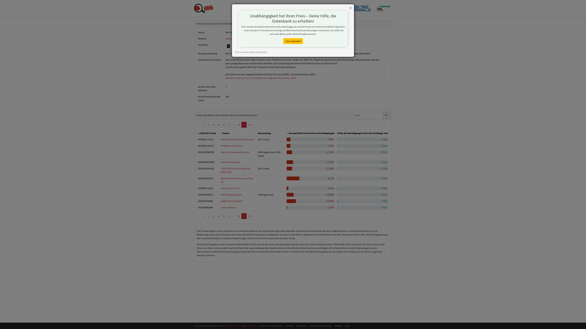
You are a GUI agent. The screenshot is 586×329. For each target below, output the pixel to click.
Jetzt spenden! (293, 41)
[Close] (350, 8)
